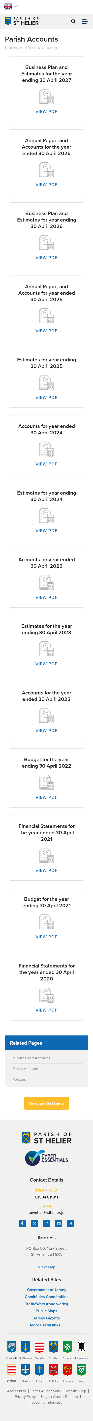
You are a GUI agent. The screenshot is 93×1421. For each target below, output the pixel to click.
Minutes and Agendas (31, 1058)
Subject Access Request (59, 1396)
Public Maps (46, 1311)
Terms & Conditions (46, 1391)
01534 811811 (46, 1197)
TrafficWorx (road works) (46, 1304)
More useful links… (46, 1325)
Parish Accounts (26, 1069)
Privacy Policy (25, 1396)
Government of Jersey (46, 1290)
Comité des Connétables (46, 1297)
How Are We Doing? (46, 1103)
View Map (46, 1267)
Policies (19, 1079)
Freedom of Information (46, 1402)
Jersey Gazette (46, 1318)
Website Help (76, 1391)
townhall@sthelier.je (46, 1212)
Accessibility (16, 1391)
